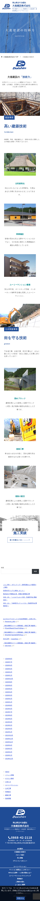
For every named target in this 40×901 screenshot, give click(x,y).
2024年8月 (8, 705)
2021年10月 (9, 735)
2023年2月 (8, 725)
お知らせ (8, 782)
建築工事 (8, 795)
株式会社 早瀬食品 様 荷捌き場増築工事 (16, 594)
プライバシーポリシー (20, 861)
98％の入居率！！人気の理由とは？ (20, 872)
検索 (2, 567)
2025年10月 (9, 678)
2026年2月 (8, 672)
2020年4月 (8, 745)
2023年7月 (8, 712)
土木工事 (8, 788)
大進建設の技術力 (20, 852)
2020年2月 (8, 752)
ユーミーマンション (11, 785)
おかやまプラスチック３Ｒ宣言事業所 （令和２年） (20, 619)
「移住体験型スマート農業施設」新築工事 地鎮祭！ (20, 625)
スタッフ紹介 (20, 855)
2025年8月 (8, 682)
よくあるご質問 (20, 884)
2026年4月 (8, 665)
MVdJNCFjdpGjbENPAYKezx (14, 635)
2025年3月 (8, 695)
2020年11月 (9, 742)
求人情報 (20, 858)
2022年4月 (8, 728)
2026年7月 (8, 662)
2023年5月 (8, 719)
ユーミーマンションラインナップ (20, 875)
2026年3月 (8, 669)
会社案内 (20, 849)
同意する (20, 898)
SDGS (7, 772)
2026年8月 (8, 659)
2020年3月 (8, 748)
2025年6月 (8, 685)
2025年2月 (8, 698)
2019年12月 (9, 758)
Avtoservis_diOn (10, 621)
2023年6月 (8, 715)
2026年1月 (8, 675)
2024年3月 (8, 708)
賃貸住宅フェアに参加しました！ (14, 590)
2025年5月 (8, 689)
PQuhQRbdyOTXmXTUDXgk (14, 628)
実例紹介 (8, 792)
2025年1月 (8, 702)
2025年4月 (8, 692)
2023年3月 (8, 722)
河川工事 (6, 639)
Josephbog (14, 639)
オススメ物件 (9, 778)
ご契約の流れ (20, 881)
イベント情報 (9, 775)
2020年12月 (9, 738)
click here (8, 645)
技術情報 (8, 798)
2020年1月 (8, 755)
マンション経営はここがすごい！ (20, 869)
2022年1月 (8, 732)
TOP (10, 57)
